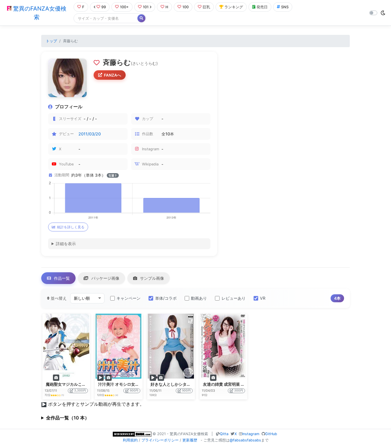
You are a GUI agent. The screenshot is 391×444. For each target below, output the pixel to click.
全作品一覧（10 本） (67, 418)
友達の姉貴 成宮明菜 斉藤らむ (230, 384)
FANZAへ (112, 75)
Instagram (250, 434)
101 (146, 7)
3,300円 (80, 390)
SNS (285, 7)
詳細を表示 (66, 243)
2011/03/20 (89, 133)
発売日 (262, 7)
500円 (134, 390)
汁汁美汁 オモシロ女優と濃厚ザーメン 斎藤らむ (141, 384)
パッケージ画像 (104, 278)
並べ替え (58, 298)
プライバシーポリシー (160, 440)
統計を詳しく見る (70, 227)
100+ (124, 7)
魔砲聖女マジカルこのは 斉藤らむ (76, 384)
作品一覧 (61, 278)
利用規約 (130, 440)
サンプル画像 (151, 278)
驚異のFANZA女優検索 (38, 13)
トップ (51, 41)
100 (185, 7)
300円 (238, 390)
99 (103, 7)
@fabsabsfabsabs (245, 440)
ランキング (233, 7)
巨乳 (206, 7)
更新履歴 (189, 440)
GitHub (271, 434)
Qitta (224, 434)
